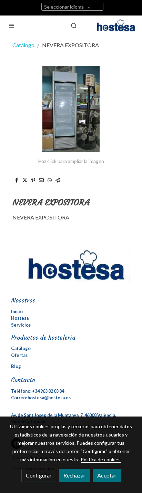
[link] (117, 25)
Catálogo (23, 45)
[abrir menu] (12, 25)
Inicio (17, 311)
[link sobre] (71, 269)
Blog (16, 366)
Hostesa (20, 318)
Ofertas (19, 355)
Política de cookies (101, 459)
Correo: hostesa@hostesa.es (41, 397)
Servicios (21, 325)
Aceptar (106, 475)
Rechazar (74, 475)
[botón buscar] (74, 25)
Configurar (39, 475)
